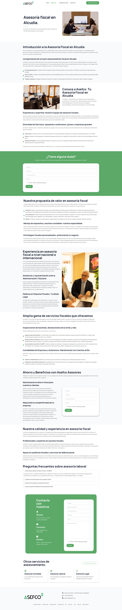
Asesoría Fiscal (45, 604)
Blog (66, 604)
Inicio (47, 2)
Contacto (73, 2)
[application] (56, 2)
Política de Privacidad (41, 182)
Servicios (53, 2)
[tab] (61, 473)
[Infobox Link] (35, 575)
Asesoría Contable (37, 604)
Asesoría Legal (61, 604)
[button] (92, 2)
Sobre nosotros (63, 2)
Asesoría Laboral (53, 604)
